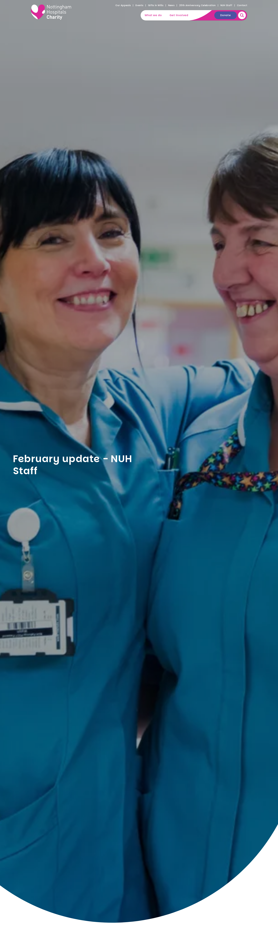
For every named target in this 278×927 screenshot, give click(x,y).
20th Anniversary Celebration (197, 5)
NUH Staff (226, 5)
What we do (153, 15)
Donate (225, 15)
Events (139, 5)
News (171, 5)
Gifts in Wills (155, 5)
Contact (242, 5)
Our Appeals (123, 5)
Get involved (179, 15)
